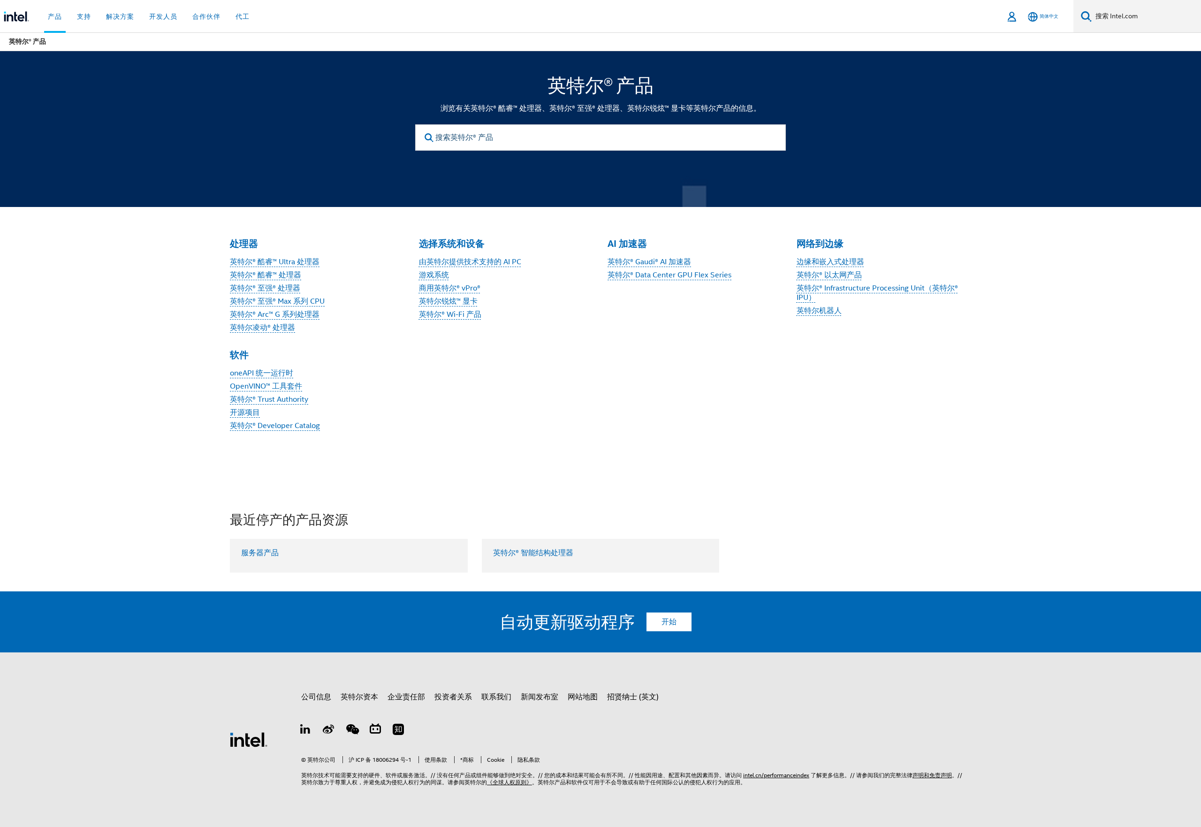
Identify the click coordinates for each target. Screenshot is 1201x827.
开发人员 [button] (163, 16)
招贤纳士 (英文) (633, 697)
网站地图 (583, 697)
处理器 (244, 243)
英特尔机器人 (819, 310)
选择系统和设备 (452, 243)
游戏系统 (434, 275)
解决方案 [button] (120, 16)
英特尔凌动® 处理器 (262, 327)
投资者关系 (453, 697)
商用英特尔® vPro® (449, 288)
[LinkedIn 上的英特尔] (305, 730)
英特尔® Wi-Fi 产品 (450, 314)
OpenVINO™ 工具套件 (266, 386)
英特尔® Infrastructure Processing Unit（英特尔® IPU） (877, 292)
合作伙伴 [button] (206, 16)
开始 (669, 622)
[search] (429, 137)
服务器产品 (260, 553)
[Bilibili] (375, 730)
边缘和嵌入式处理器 (830, 262)
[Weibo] (329, 730)
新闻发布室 (539, 697)
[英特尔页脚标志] (248, 739)
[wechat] (352, 730)
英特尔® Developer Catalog (275, 425)
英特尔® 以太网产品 (829, 275)
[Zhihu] (398, 730)
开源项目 (245, 412)
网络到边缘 (820, 243)
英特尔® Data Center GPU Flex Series (669, 275)
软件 (239, 354)
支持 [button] (84, 16)
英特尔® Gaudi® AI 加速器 (649, 262)
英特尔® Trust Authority (269, 399)
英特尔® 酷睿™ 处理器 (265, 275)
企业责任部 (406, 697)
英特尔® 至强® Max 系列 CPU (277, 301)
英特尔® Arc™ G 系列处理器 (274, 314)
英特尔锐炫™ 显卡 (448, 301)
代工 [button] (243, 16)
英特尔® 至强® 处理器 (265, 288)
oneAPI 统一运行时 (261, 373)
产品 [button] (55, 16)
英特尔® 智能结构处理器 (533, 553)
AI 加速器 (627, 243)
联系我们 (496, 697)
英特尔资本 (359, 697)
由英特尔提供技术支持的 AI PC (470, 262)
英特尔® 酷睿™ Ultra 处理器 (274, 262)
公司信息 (316, 697)
